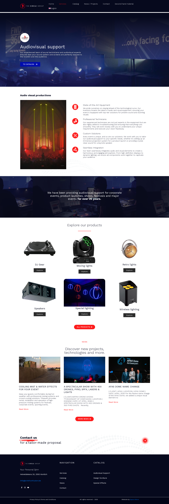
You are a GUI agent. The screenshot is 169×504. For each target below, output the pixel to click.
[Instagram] (25, 487)
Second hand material (124, 4)
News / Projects (91, 4)
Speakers (39, 308)
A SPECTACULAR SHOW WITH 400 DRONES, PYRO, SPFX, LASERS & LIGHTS (83, 389)
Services (62, 4)
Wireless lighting (129, 309)
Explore (40, 270)
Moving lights (84, 265)
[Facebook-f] (21, 487)
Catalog (76, 4)
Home (51, 4)
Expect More (134, 499)
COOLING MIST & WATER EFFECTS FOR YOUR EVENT (38, 388)
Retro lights (129, 264)
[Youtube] (28, 487)
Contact (106, 4)
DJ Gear (39, 264)
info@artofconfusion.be (30, 481)
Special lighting (84, 308)
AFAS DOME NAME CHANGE (124, 386)
